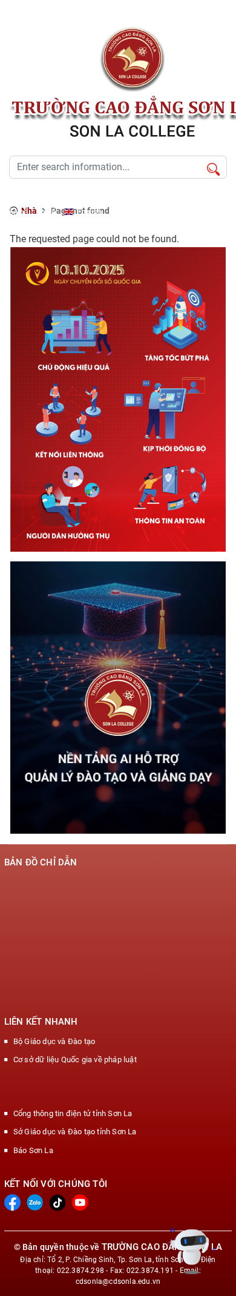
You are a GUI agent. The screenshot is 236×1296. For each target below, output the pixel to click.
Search (213, 170)
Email (45, 211)
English (89, 211)
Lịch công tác (74, 197)
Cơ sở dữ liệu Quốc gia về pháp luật (75, 1059)
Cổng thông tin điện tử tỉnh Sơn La (73, 1113)
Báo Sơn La (33, 1150)
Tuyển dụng (22, 197)
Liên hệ (15, 211)
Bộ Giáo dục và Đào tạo (54, 1041)
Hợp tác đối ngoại (135, 197)
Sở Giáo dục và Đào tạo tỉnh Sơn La (75, 1131)
